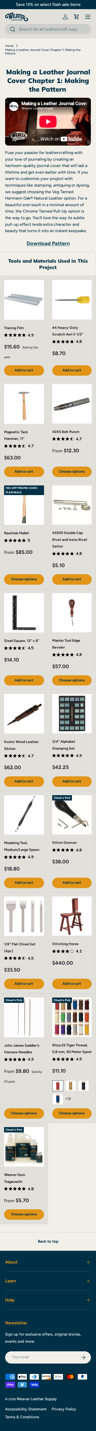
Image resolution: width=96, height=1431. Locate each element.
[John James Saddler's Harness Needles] (24, 1017)
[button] (76, 16)
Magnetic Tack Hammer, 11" (16, 435)
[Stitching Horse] (72, 916)
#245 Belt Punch (65, 432)
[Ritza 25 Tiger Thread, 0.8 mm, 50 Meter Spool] (72, 1017)
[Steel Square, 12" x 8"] (24, 613)
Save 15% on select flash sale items (48, 4)
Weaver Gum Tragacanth (14, 1178)
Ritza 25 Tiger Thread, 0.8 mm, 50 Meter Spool (71, 1048)
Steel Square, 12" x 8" (21, 641)
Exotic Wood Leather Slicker (21, 745)
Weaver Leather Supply (37, 1399)
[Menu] (87, 16)
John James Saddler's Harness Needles (21, 1049)
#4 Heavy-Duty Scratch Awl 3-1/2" (67, 331)
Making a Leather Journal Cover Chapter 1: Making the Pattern (43, 51)
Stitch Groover (64, 842)
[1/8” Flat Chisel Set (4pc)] (24, 916)
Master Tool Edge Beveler (66, 644)
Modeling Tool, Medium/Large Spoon (21, 846)
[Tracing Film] (24, 300)
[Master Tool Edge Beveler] (72, 613)
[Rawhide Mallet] (24, 505)
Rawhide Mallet (16, 533)
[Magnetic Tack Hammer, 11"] (24, 404)
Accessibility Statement (26, 1409)
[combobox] (48, 29)
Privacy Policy (64, 1409)
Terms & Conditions (22, 1417)
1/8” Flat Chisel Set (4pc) (20, 947)
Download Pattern (48, 243)
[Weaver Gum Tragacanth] (24, 1147)
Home (9, 46)
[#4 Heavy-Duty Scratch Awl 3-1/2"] (72, 299)
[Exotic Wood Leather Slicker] (24, 714)
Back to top (48, 1241)
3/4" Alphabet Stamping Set (63, 745)
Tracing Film (14, 328)
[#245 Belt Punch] (72, 404)
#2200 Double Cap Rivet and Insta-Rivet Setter (69, 540)
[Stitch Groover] (72, 815)
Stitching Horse (65, 944)
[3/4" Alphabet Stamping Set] (72, 713)
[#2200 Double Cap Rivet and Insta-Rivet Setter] (72, 505)
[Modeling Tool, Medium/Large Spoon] (24, 815)
